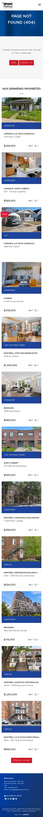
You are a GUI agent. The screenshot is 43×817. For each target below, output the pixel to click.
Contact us (26, 63)
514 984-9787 (12, 787)
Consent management (29, 811)
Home (13, 63)
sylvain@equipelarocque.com (19, 789)
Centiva (25, 814)
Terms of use (16, 811)
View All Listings (21, 760)
